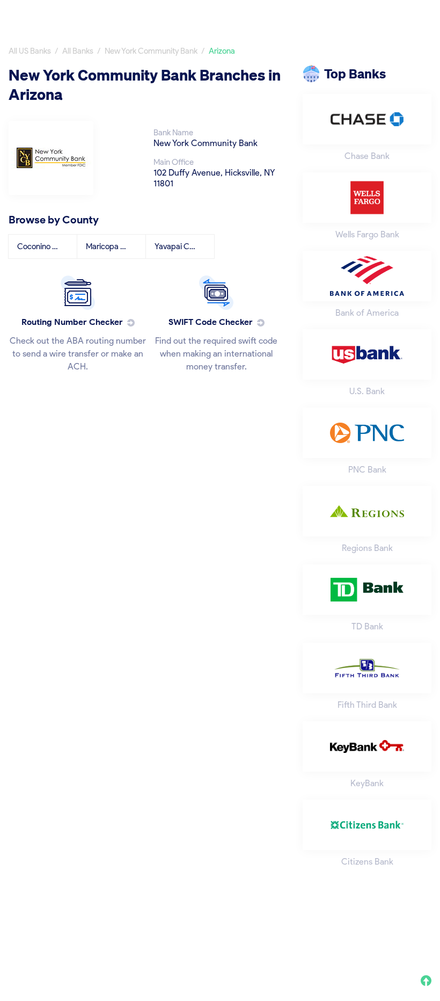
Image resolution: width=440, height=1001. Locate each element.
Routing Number (336, 15)
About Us (220, 931)
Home (216, 15)
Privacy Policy (277, 931)
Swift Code (410, 15)
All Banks (266, 15)
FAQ (423, 931)
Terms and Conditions (359, 931)
